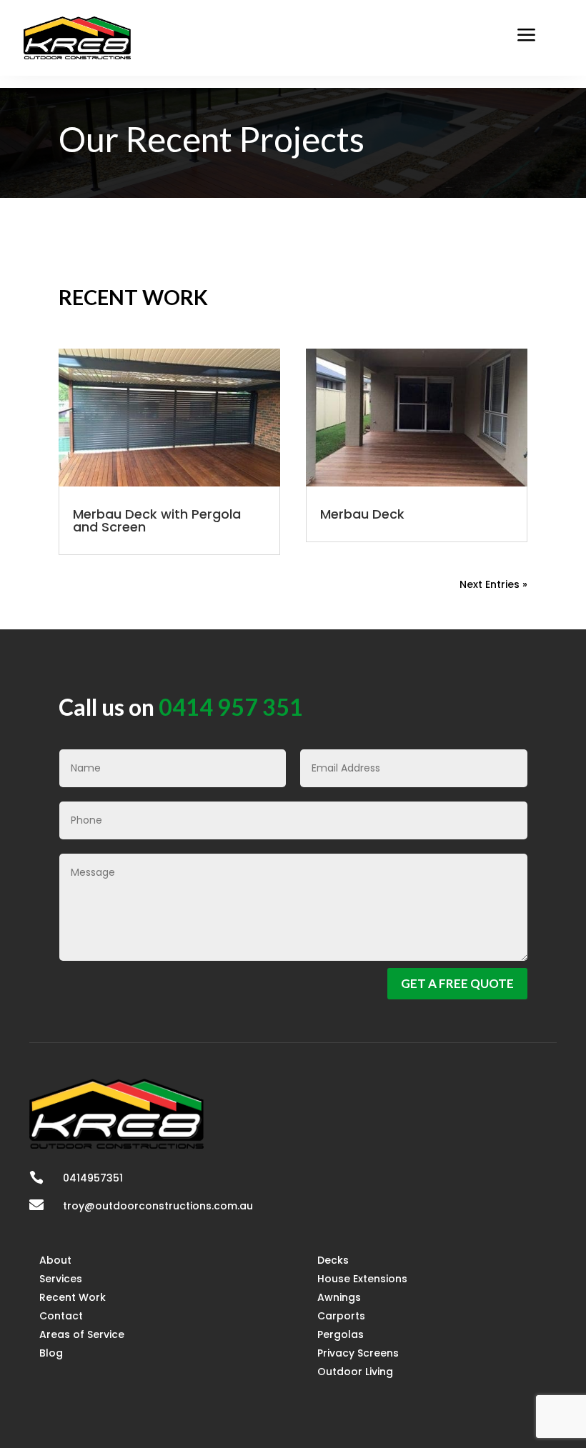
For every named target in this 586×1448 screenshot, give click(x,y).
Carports (341, 1316)
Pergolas (340, 1334)
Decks (333, 1260)
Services (60, 1279)
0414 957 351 (231, 707)
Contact (61, 1316)
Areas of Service (81, 1334)
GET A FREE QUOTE (457, 983)
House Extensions (362, 1279)
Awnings (339, 1297)
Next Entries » (493, 584)
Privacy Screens (358, 1353)
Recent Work (72, 1297)
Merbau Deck (362, 514)
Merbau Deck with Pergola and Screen (157, 520)
